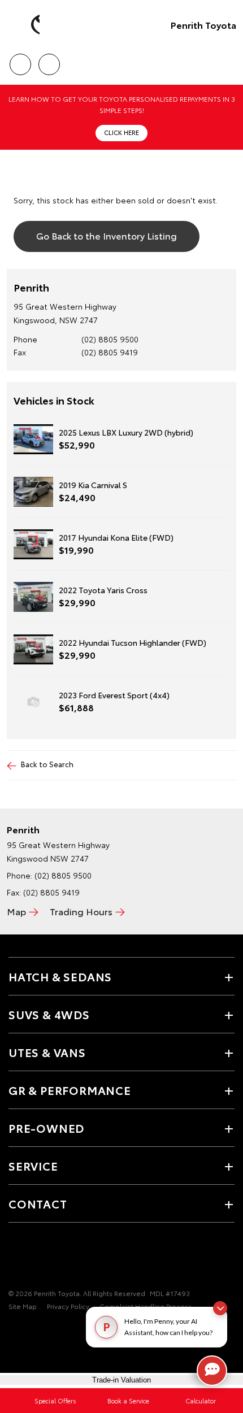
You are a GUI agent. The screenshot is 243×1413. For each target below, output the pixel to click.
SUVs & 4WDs (49, 1014)
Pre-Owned (46, 1128)
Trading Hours (81, 911)
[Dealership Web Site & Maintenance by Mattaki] (30, 1329)
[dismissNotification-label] (220, 1308)
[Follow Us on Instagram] (53, 1258)
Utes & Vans (47, 1052)
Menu (227, 60)
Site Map (22, 1306)
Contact (37, 1203)
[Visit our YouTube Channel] (34, 1258)
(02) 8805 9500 (109, 339)
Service (33, 1165)
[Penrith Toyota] (25, 25)
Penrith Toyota (203, 24)
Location (48, 60)
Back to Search (47, 764)
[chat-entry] (212, 1370)
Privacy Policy (68, 1306)
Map (16, 911)
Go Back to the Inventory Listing (106, 235)
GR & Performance (69, 1090)
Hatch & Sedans (60, 976)
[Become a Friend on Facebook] (15, 1258)
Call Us (20, 60)
